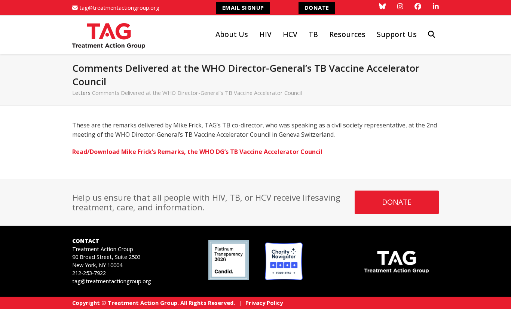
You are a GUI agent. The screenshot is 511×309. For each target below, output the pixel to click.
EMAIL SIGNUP (243, 7)
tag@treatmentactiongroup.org (119, 7)
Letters (81, 92)
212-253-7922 (89, 272)
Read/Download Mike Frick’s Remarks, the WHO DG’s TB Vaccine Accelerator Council (197, 152)
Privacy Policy (264, 302)
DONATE (317, 7)
